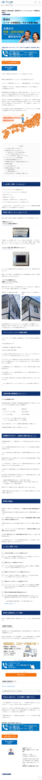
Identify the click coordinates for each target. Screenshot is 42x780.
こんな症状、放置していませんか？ (13, 148)
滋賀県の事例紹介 (11, 169)
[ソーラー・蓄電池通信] (8, 2)
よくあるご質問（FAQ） (11, 165)
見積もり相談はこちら (11, 603)
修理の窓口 (8, 14)
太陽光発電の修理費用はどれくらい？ (14, 159)
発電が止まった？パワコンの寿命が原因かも (16, 152)
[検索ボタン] (35, 2)
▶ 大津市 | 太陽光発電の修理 (8, 686)
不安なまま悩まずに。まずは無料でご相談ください (17, 173)
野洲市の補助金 (9, 163)
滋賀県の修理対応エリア (12, 171)
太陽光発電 (4, 14)
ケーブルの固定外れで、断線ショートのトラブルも (18, 155)
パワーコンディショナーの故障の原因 (14, 157)
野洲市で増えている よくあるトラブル (14, 150)
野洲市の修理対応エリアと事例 (12, 168)
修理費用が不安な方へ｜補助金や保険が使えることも (17, 161)
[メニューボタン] (40, 2)
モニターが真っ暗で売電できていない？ (16, 153)
